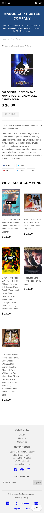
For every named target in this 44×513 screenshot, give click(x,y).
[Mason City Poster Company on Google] (28, 470)
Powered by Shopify (21, 498)
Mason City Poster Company (22, 16)
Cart (40, 3)
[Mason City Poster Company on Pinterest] (22, 470)
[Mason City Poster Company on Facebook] (15, 470)
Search (22, 435)
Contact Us (22, 442)
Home (4, 39)
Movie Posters (16, 39)
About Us (22, 438)
